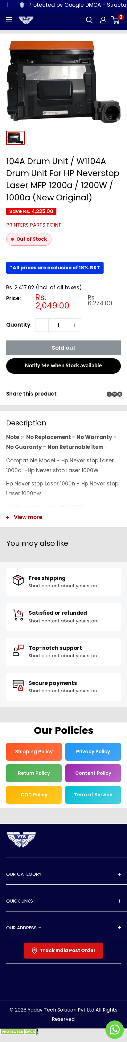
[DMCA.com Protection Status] (19, 1033)
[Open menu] (9, 19)
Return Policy (34, 773)
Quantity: (18, 324)
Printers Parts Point (33, 224)
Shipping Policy (34, 751)
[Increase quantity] (74, 325)
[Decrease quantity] (41, 325)
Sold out (64, 348)
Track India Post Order (68, 950)
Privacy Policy (93, 751)
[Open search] (89, 20)
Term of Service (93, 794)
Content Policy (93, 773)
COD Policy (34, 794)
